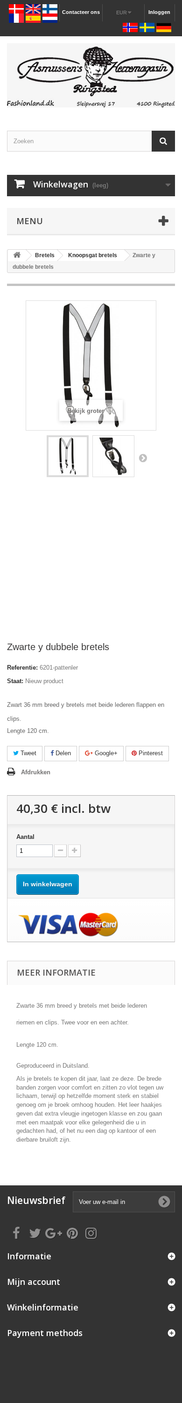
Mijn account (33, 1281)
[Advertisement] (91, 563)
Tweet (27, 753)
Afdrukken (35, 772)
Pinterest (150, 753)
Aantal (25, 836)
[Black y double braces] (67, 456)
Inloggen (159, 12)
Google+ (105, 753)
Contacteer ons (81, 12)
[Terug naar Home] (17, 255)
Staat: (15, 681)
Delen (62, 753)
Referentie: (22, 667)
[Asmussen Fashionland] (91, 75)
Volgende (142, 457)
